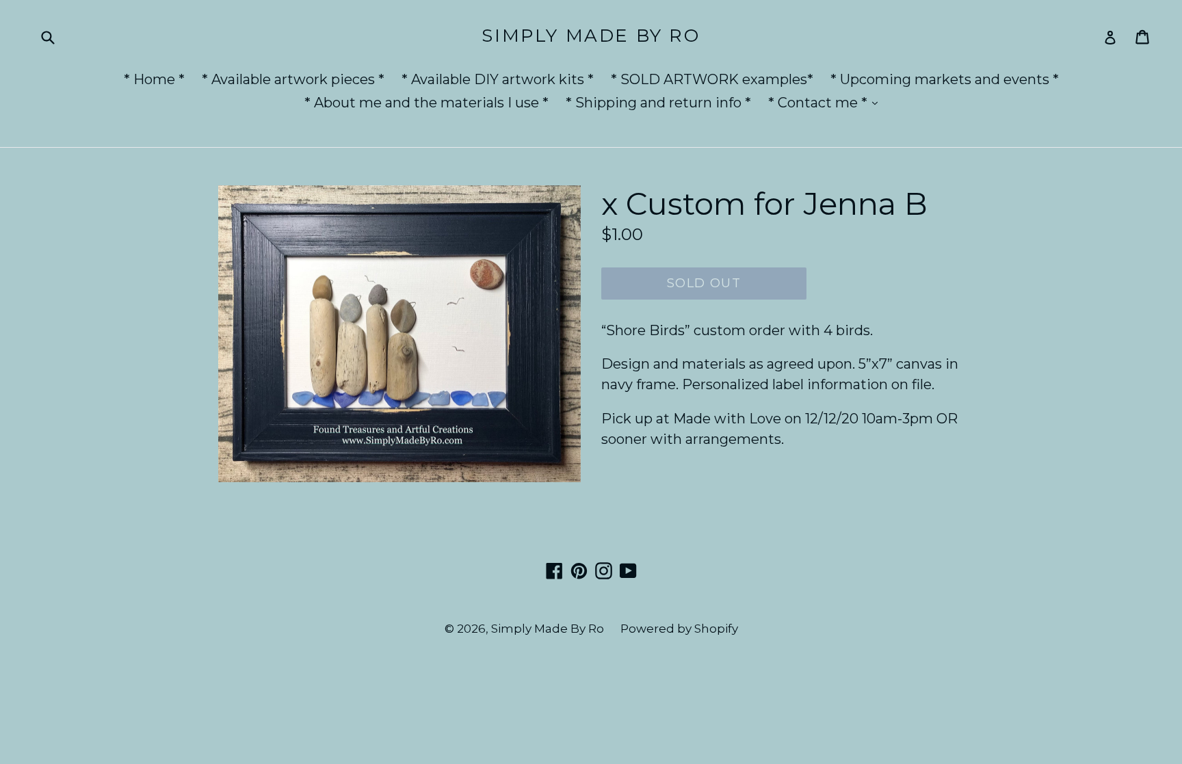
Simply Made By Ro (591, 36)
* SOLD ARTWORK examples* (712, 79)
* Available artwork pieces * (293, 79)
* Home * (154, 79)
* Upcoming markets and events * (944, 79)
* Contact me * (826, 102)
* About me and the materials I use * (426, 102)
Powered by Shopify (679, 628)
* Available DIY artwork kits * (498, 79)
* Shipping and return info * (658, 102)
